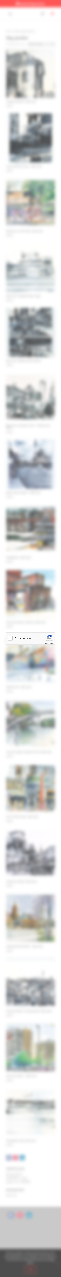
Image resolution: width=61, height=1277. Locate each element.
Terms (51, 643)
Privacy (46, 643)
